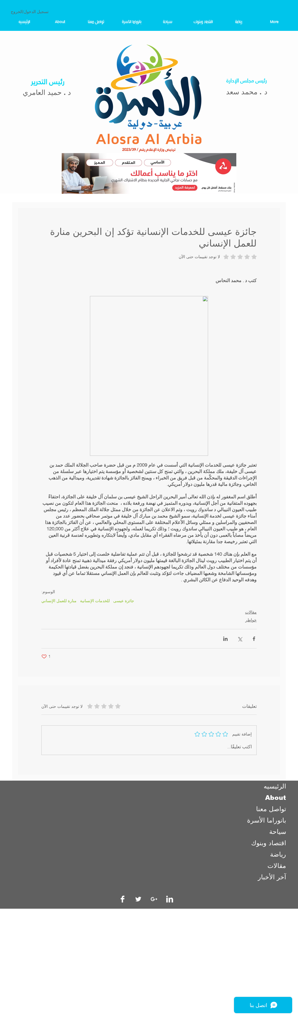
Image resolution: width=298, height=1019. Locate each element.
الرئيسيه (275, 786)
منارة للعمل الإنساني (59, 600)
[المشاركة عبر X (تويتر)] (239, 638)
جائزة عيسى (123, 600)
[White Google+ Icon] (153, 899)
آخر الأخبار (272, 877)
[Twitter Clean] (138, 899)
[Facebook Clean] (122, 899)
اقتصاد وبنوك (268, 843)
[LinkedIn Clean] (169, 899)
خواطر (251, 620)
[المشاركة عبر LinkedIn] (225, 638)
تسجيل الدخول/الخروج (30, 11)
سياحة (277, 831)
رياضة (278, 854)
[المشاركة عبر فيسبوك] (254, 638)
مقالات (251, 612)
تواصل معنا (271, 809)
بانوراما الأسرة (266, 820)
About (275, 797)
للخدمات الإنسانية (95, 600)
